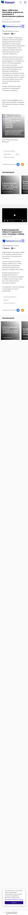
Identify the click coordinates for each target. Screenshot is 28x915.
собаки (17, 154)
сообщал (15, 100)
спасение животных (9, 303)
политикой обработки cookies (14, 899)
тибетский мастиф (9, 157)
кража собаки (8, 154)
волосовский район (9, 151)
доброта (6, 300)
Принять (14, 902)
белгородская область (10, 297)
